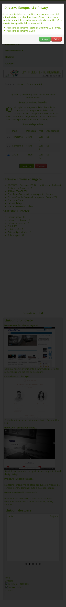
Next (54, 537)
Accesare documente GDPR (21, 30)
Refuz (56, 39)
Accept (44, 39)
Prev (12, 537)
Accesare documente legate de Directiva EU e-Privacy (34, 27)
